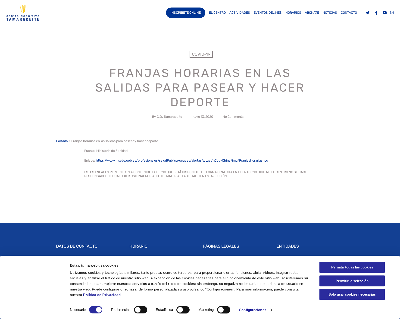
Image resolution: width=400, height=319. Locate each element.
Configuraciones (252, 310)
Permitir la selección (352, 281)
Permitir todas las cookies (352, 267)
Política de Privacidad (101, 295)
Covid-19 (201, 54)
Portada (62, 141)
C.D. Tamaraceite (169, 117)
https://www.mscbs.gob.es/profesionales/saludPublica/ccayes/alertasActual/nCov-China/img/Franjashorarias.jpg (182, 161)
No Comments (233, 117)
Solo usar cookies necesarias (352, 294)
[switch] (140, 309)
